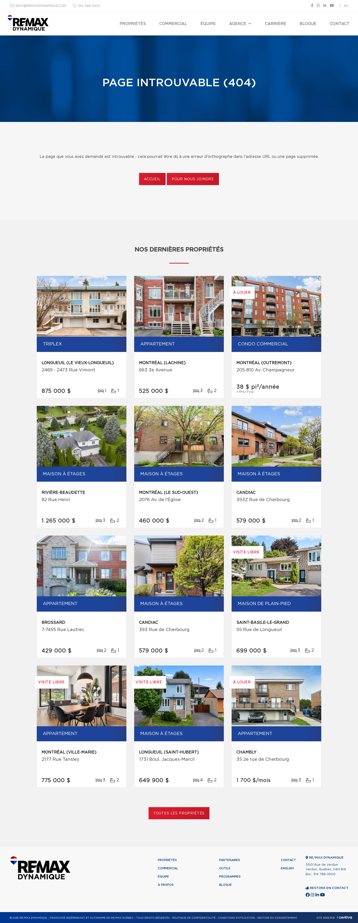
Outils (224, 868)
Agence (237, 24)
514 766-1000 (89, 6)
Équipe (208, 24)
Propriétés (133, 24)
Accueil (152, 179)
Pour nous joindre (193, 179)
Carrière (275, 24)
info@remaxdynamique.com (41, 6)
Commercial (173, 24)
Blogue (308, 24)
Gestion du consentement (277, 918)
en (346, 6)
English (287, 868)
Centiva (344, 917)
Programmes (230, 876)
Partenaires (229, 860)
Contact (339, 24)
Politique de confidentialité (194, 918)
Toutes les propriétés (179, 813)
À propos (166, 884)
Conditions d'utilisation (236, 918)
